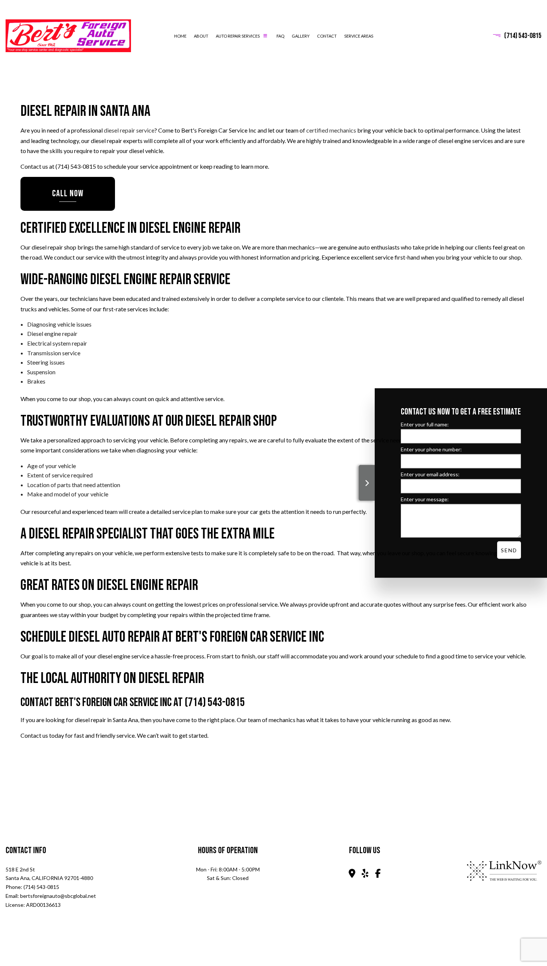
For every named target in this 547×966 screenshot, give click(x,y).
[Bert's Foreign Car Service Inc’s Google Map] (352, 874)
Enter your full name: (425, 424)
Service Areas (358, 36)
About (201, 36)
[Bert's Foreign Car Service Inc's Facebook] (378, 874)
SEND (509, 550)
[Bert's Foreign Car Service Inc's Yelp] (365, 874)
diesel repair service (129, 130)
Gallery (301, 36)
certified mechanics (331, 130)
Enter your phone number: (431, 449)
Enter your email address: (430, 474)
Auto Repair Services (238, 36)
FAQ (280, 36)
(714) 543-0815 (522, 35)
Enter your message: (425, 499)
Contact (327, 36)
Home (180, 36)
